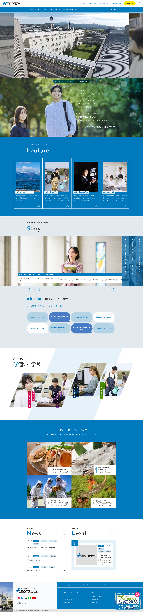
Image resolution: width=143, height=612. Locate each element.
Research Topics (72, 81)
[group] (94, 555)
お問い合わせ (104, 3)
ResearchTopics (67, 585)
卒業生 (93, 602)
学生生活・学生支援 (97, 596)
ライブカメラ (100, 585)
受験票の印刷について (33, 571)
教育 (65, 596)
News (74, 585)
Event (79, 585)
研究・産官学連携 (96, 593)
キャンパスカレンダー (89, 585)
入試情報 (94, 599)
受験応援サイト (129, 3)
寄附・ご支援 (93, 3)
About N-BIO (60, 81)
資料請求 (114, 3)
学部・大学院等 (68, 599)
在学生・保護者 (68, 602)
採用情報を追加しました (34, 560)
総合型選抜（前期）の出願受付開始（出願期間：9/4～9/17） (43, 548)
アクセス (82, 3)
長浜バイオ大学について (70, 593)
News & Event (84, 81)
